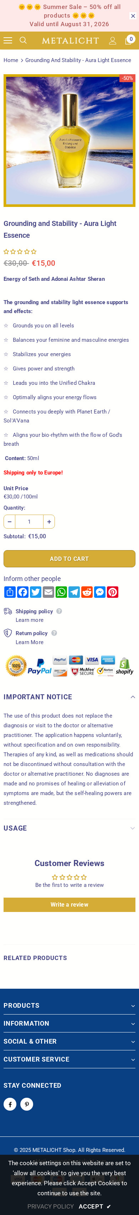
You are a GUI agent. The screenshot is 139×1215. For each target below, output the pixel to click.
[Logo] (70, 40)
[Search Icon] (28, 40)
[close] (133, 15)
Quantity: (14, 508)
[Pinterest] (26, 1104)
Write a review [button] (69, 904)
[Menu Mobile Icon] (8, 40)
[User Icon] (113, 40)
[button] (20, 252)
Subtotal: (15, 536)
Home (11, 60)
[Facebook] (10, 1104)
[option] (69, 140)
